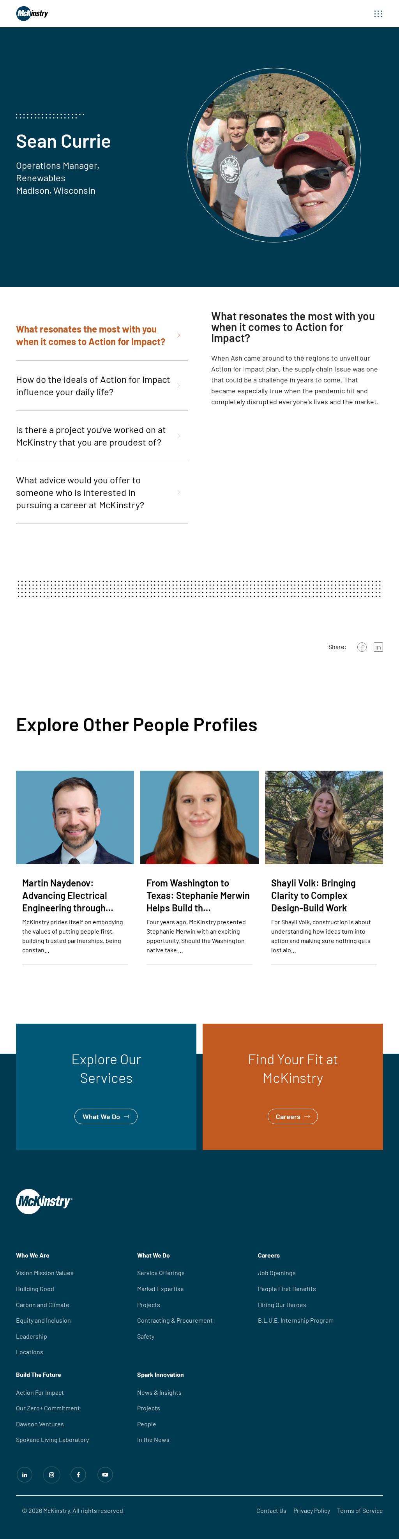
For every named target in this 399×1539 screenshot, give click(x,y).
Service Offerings (161, 1272)
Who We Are (32, 1255)
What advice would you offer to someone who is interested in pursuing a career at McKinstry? (80, 492)
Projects (148, 1304)
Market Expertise (160, 1288)
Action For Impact (40, 1392)
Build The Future (38, 1374)
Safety (145, 1336)
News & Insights (159, 1392)
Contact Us (271, 1510)
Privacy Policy (311, 1510)
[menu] (378, 13)
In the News (153, 1439)
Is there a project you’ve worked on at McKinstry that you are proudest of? (91, 436)
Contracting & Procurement (175, 1320)
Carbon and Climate (42, 1304)
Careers (215, 1029)
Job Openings (277, 1272)
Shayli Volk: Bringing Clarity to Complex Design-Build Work (313, 895)
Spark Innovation (160, 1374)
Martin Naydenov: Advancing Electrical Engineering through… (67, 895)
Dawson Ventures (40, 1424)
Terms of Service (360, 1510)
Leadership (31, 1336)
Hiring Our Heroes (282, 1304)
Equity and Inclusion (43, 1320)
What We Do (34, 1029)
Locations (29, 1351)
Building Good (35, 1288)
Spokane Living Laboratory (52, 1439)
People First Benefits (287, 1288)
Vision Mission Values (45, 1272)
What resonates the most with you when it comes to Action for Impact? (91, 335)
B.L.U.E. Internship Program (296, 1320)
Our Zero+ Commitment (48, 1408)
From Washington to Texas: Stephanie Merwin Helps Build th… (198, 895)
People (146, 1424)
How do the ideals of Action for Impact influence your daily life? (93, 385)
